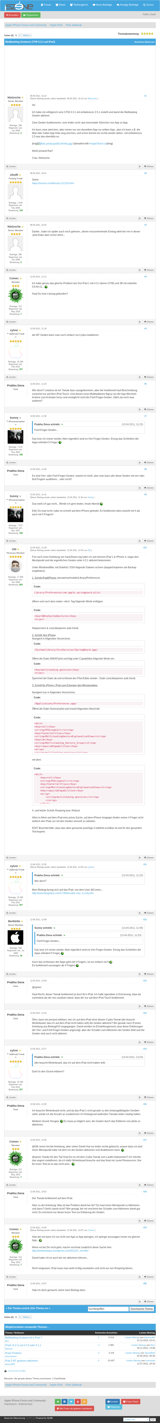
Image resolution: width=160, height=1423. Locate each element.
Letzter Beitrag (132, 1337)
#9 (145, 495)
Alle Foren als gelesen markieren (75, 1408)
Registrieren (32, 15)
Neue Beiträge (103, 4)
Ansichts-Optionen (144, 42)
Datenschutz (25, 1404)
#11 (145, 864)
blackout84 (149, 1337)
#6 (145, 384)
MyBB (50, 1418)
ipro (7, 1341)
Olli (89, 550)
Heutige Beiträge (129, 4)
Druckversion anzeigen (17, 1371)
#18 (145, 1192)
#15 (145, 1049)
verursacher (11, 1356)
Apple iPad (56, 25)
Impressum (10, 1404)
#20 (145, 1284)
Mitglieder (115, 1407)
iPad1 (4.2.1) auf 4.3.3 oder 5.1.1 (23, 1345)
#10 (145, 548)
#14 (145, 1013)
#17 (145, 1140)
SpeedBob (150, 1353)
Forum (47, 4)
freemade (150, 1360)
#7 (145, 416)
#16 (145, 1104)
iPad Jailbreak (74, 25)
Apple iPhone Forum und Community (26, 25)
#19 (145, 1228)
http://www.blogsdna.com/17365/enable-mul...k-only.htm (63, 893)
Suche (149, 4)
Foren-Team (131, 1401)
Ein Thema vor (39, 1308)
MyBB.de (30, 1418)
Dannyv (8, 1349)
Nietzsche (92, 99)
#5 (145, 329)
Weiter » (27, 35)
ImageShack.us (98, 143)
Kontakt (114, 1401)
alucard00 (10, 1364)
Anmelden (13, 15)
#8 (145, 469)
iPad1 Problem (13, 1353)
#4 (145, 277)
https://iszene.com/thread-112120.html (53, 183)
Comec (91, 1230)
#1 (145, 96)
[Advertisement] (80, 71)
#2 (145, 173)
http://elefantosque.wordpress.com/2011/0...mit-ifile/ (60, 1250)
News (61, 4)
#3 (145, 225)
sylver (90, 867)
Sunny (90, 497)
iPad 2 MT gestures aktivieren (21, 1360)
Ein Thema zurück (18, 1308)
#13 (145, 981)
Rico (153, 1345)
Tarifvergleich (80, 4)
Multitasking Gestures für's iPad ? (23, 1337)
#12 (145, 920)
